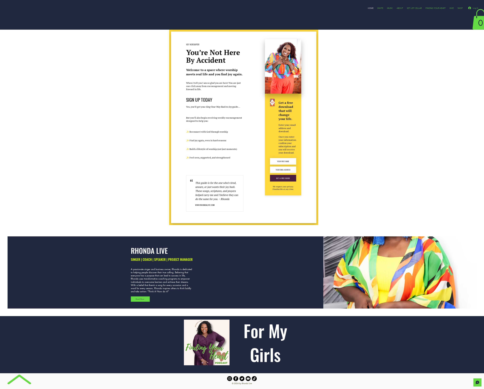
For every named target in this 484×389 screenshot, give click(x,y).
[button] (400, 8)
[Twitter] (241, 378)
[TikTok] (254, 378)
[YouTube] (248, 378)
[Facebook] (235, 378)
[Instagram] (229, 378)
